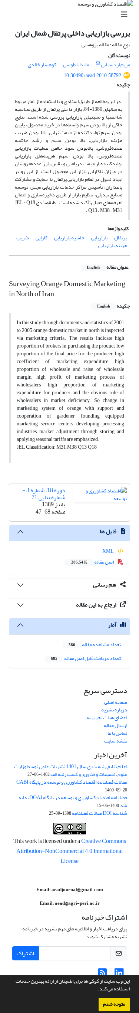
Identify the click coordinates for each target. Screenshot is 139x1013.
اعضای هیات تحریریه (107, 718)
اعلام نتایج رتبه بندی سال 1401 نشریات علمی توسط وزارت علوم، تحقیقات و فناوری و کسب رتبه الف (70, 770)
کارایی (41, 238)
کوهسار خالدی (42, 65)
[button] (96, 990)
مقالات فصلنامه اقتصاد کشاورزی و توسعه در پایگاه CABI (71, 782)
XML (108, 551)
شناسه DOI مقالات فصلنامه (99, 813)
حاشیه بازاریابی (69, 238)
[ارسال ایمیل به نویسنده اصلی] (98, 63)
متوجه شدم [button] (114, 1004)
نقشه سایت (115, 741)
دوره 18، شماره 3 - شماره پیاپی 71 (43, 494)
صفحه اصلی (115, 702)
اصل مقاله (93, 562)
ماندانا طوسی (76, 65)
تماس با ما (117, 733)
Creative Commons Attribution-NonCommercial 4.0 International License (71, 851)
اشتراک (25, 953)
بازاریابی (99, 238)
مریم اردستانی (115, 65)
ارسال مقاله (115, 725)
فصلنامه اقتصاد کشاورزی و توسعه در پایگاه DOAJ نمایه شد (73, 801)
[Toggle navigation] (71, 14)
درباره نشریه (114, 710)
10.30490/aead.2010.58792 (92, 75)
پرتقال (120, 238)
